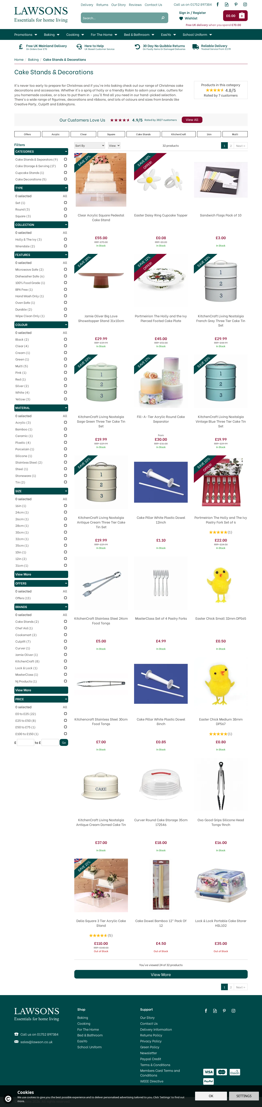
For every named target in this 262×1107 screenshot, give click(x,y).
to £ (38, 742)
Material (22, 407)
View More (161, 974)
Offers (20, 583)
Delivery (87, 4)
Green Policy (149, 1047)
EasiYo (82, 1041)
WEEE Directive (151, 1081)
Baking (82, 1017)
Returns (102, 4)
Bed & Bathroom (90, 1035)
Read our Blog (226, 4)
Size (18, 491)
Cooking (83, 1023)
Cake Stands (143, 134)
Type (19, 187)
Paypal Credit (150, 1058)
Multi (235, 134)
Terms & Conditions (155, 1064)
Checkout (231, 15)
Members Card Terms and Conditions (160, 1072)
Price (19, 699)
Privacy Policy (151, 1041)
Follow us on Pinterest (235, 4)
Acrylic (56, 134)
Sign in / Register (192, 12)
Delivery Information (156, 1029)
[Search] (163, 17)
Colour (21, 324)
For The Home (88, 1029)
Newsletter (148, 1053)
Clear (83, 134)
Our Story (147, 1017)
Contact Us (149, 1023)
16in (209, 134)
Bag (242, 15)
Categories (24, 151)
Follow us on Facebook (217, 4)
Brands (21, 606)
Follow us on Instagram (245, 4)
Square (111, 134)
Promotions (23, 34)
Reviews (135, 4)
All (65, 196)
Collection (24, 224)
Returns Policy (151, 1035)
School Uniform (89, 1047)
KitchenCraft (178, 134)
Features (22, 254)
